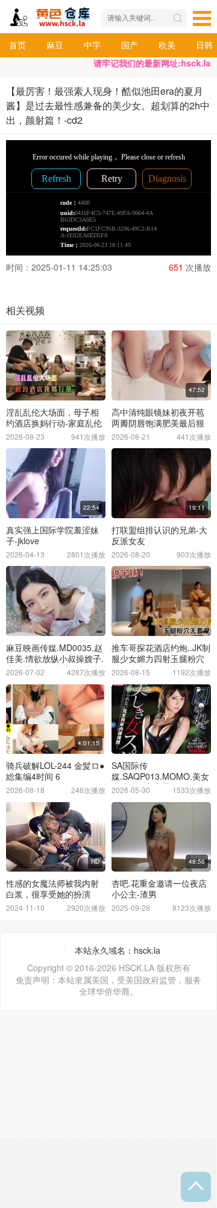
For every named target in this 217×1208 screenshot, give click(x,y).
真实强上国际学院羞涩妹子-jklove (52, 535)
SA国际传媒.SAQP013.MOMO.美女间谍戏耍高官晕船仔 (160, 776)
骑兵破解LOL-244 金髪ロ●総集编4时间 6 (55, 770)
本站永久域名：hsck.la (117, 950)
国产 (129, 45)
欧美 (167, 45)
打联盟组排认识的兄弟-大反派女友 (159, 535)
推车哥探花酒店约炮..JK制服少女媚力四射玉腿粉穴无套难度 (161, 658)
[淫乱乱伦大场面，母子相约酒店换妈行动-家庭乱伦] (55, 365)
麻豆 (54, 45)
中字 (92, 45)
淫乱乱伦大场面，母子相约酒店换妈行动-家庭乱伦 (54, 417)
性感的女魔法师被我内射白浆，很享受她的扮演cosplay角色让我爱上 (52, 894)
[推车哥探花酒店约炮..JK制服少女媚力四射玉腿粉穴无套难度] (161, 601)
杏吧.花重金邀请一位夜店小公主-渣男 (159, 888)
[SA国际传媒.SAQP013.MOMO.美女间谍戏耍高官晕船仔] (161, 719)
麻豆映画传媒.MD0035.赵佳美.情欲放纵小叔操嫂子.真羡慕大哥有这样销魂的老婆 (55, 663)
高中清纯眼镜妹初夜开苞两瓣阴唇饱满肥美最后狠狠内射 (158, 423)
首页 (17, 45)
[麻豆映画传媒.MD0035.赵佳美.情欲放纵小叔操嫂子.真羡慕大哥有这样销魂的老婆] (55, 601)
